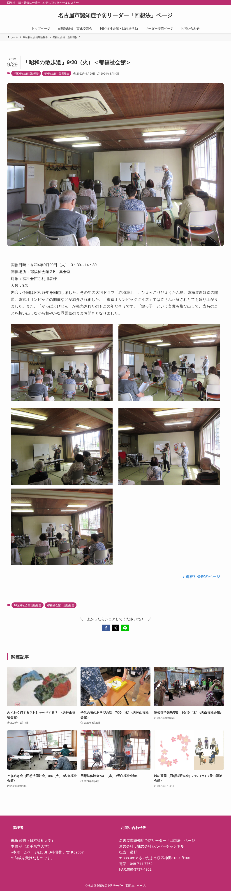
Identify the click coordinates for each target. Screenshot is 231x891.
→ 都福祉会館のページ (200, 576)
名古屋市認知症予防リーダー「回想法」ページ (115, 15)
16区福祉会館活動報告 (26, 73)
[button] (106, 628)
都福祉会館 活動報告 (56, 73)
